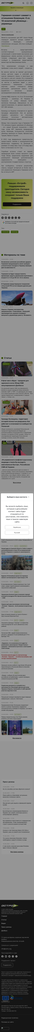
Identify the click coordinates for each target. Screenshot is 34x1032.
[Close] (29, 497)
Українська (17, 527)
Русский (17, 532)
